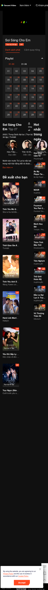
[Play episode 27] (16, 114)
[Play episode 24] (32, 106)
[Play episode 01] (8, 71)
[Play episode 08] (24, 79)
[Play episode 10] (40, 79)
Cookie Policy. (23, 576)
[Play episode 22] (16, 106)
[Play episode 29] (32, 114)
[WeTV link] (8, 5)
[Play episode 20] (40, 97)
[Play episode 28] (24, 114)
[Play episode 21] (8, 106)
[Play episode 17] (16, 97)
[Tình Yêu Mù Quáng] (11, 194)
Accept (21, 582)
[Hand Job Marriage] (11, 302)
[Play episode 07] (16, 79)
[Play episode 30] (40, 114)
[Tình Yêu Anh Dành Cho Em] (11, 266)
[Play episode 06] (8, 79)
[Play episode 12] (16, 88)
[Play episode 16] (8, 97)
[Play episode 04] (32, 71)
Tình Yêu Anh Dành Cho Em (15, 281)
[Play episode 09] (32, 79)
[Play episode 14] (32, 88)
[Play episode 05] (40, 71)
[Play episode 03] (24, 71)
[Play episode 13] (24, 88)
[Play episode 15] (40, 88)
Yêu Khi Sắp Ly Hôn (12, 354)
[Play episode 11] (8, 88)
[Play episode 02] (16, 71)
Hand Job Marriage (11, 317)
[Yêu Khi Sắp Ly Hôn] (11, 339)
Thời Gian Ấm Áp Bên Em (14, 245)
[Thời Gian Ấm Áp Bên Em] (11, 230)
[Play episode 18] (24, 97)
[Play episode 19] (32, 97)
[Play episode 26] (8, 114)
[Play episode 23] (24, 106)
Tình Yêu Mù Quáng (12, 209)
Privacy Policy (8, 573)
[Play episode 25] (40, 106)
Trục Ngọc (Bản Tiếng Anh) (15, 390)
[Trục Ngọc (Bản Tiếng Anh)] (11, 375)
